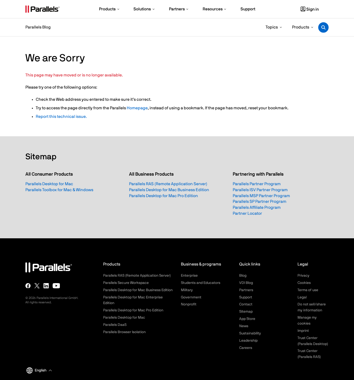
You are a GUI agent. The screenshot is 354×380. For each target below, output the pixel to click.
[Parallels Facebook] (28, 285)
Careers (245, 348)
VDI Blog (246, 283)
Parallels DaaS (114, 325)
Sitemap (246, 311)
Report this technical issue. (61, 116)
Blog (242, 275)
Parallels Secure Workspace (126, 283)
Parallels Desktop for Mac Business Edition (169, 190)
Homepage (137, 108)
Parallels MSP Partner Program (261, 196)
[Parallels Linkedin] (46, 285)
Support (245, 297)
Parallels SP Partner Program (259, 201)
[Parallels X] (37, 285)
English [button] (40, 370)
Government (191, 297)
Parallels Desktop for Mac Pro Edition (163, 196)
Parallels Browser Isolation (124, 332)
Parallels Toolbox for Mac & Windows (59, 190)
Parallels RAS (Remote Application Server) (168, 184)
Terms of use (308, 290)
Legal (302, 297)
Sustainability (250, 333)
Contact (245, 304)
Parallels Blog (38, 27)
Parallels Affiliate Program (257, 207)
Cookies (304, 283)
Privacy (303, 275)
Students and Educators (200, 283)
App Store (247, 319)
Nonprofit (188, 304)
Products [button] (300, 27)
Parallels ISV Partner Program (260, 190)
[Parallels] (42, 9)
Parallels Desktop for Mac (49, 184)
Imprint (303, 331)
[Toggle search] (323, 27)
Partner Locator (247, 213)
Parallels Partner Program (257, 184)
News (243, 326)
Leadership (248, 340)
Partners (246, 290)
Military (187, 290)
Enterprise (189, 275)
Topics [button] (272, 27)
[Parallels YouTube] (56, 285)
